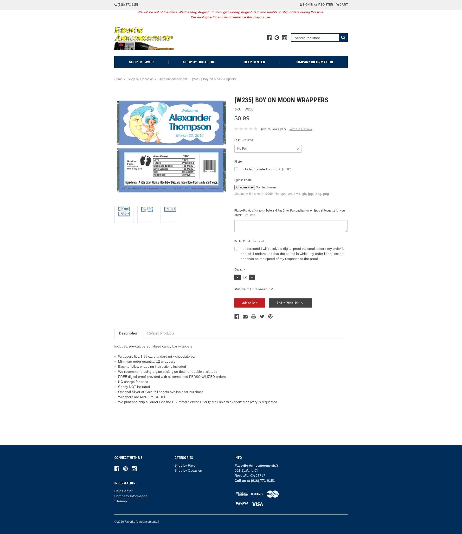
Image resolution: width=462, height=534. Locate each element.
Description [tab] (128, 333)
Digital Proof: (249, 241)
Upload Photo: (243, 180)
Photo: (238, 161)
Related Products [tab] (160, 333)
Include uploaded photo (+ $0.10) (266, 169)
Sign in (307, 4)
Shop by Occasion (198, 62)
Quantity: (239, 269)
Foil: (243, 140)
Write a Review (300, 129)
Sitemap (120, 501)
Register (325, 4)
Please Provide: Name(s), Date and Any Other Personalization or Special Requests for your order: (290, 213)
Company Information (314, 62)
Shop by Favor (141, 62)
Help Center (254, 62)
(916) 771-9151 (127, 4)
